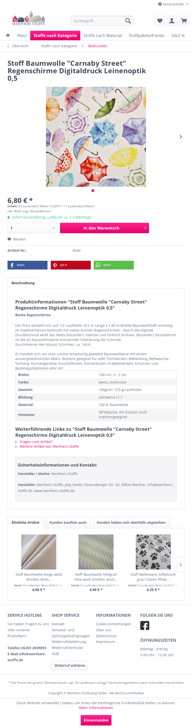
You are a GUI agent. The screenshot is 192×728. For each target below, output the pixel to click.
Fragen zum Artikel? (36, 441)
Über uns (104, 630)
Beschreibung (23, 282)
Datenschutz (106, 636)
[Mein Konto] (172, 21)
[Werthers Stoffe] (8, 35)
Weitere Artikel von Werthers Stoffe (49, 446)
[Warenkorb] (184, 21)
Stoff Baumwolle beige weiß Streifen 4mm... (39, 577)
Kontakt (58, 624)
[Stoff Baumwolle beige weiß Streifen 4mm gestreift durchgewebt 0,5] (39, 552)
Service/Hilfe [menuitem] (173, 4)
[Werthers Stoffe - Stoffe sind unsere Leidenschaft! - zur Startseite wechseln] (28, 18)
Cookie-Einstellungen (113, 624)
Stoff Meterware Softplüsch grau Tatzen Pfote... (153, 577)
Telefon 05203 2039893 (27, 648)
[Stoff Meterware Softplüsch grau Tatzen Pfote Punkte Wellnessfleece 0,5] (153, 552)
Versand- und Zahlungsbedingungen (71, 633)
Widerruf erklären (69, 665)
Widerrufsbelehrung (69, 641)
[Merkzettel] (159, 21)
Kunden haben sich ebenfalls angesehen (131, 522)
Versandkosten (85, 682)
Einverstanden (96, 720)
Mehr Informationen (96, 707)
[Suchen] (128, 21)
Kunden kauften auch (68, 522)
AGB (55, 653)
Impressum (105, 641)
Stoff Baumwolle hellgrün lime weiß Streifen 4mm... (96, 577)
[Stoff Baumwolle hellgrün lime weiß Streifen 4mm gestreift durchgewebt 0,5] (96, 552)
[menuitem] (102, 21)
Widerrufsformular (67, 647)
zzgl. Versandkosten (37, 211)
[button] (28, 265)
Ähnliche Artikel (25, 522)
